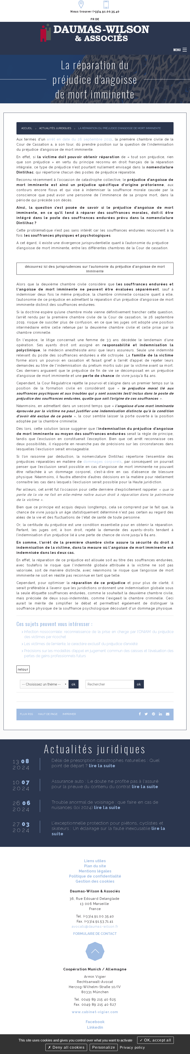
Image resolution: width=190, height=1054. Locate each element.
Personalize (103, 1047)
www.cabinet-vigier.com (95, 1012)
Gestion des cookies (95, 881)
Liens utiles (95, 861)
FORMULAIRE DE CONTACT (95, 934)
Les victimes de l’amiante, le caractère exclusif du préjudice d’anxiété (81, 644)
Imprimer (69, 714)
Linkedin (95, 1027)
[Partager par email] (167, 714)
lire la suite (102, 765)
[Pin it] (153, 714)
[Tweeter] (146, 714)
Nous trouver (81, 11)
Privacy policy (132, 1047)
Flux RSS (26, 714)
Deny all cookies (68, 1047)
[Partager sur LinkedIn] (160, 714)
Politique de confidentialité (95, 876)
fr (92, 19)
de (97, 19)
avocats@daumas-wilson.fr (95, 926)
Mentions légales (95, 871)
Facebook (95, 1022)
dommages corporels (102, 461)
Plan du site (95, 866)
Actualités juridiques (55, 128)
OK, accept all (157, 1040)
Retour (23, 669)
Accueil (26, 128)
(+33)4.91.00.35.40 (106, 11)
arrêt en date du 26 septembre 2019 (79, 139)
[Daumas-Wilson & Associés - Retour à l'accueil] (95, 33)
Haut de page (47, 714)
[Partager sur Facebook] (139, 714)
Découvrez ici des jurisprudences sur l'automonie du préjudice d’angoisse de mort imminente (95, 268)
